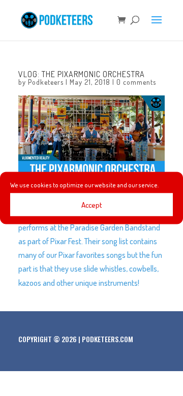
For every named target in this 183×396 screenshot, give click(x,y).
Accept (91, 204)
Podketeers (46, 82)
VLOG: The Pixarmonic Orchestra (81, 74)
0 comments (136, 82)
